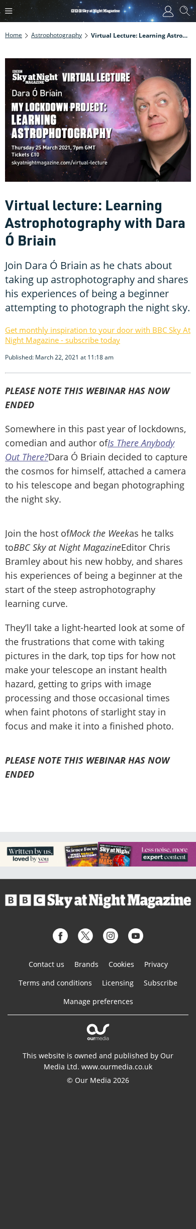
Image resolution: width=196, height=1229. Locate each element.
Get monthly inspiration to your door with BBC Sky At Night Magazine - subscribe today (97, 335)
